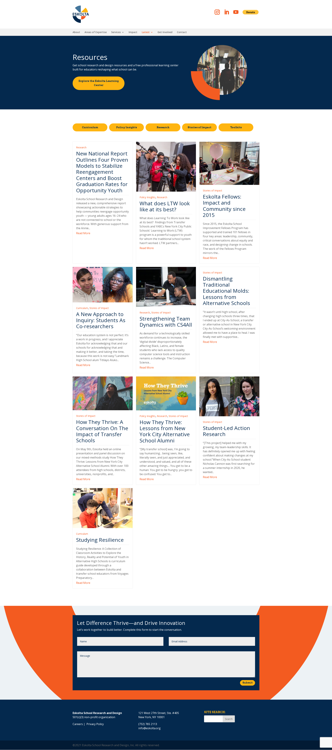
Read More (83, 233)
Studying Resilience (100, 539)
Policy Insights (126, 127)
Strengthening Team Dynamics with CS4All (166, 321)
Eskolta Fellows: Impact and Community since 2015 (224, 205)
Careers (78, 724)
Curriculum (90, 127)
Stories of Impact (199, 127)
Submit (247, 682)
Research (163, 127)
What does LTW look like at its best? (165, 206)
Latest (146, 32)
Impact (133, 32)
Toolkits (236, 127)
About (76, 32)
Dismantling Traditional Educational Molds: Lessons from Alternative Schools (226, 291)
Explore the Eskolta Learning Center (99, 83)
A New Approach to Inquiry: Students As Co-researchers (100, 320)
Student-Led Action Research (226, 431)
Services (116, 32)
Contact (182, 32)
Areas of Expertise (96, 32)
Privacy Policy (95, 724)
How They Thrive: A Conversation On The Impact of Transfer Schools (102, 431)
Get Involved (165, 32)
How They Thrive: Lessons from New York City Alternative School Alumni (165, 431)
